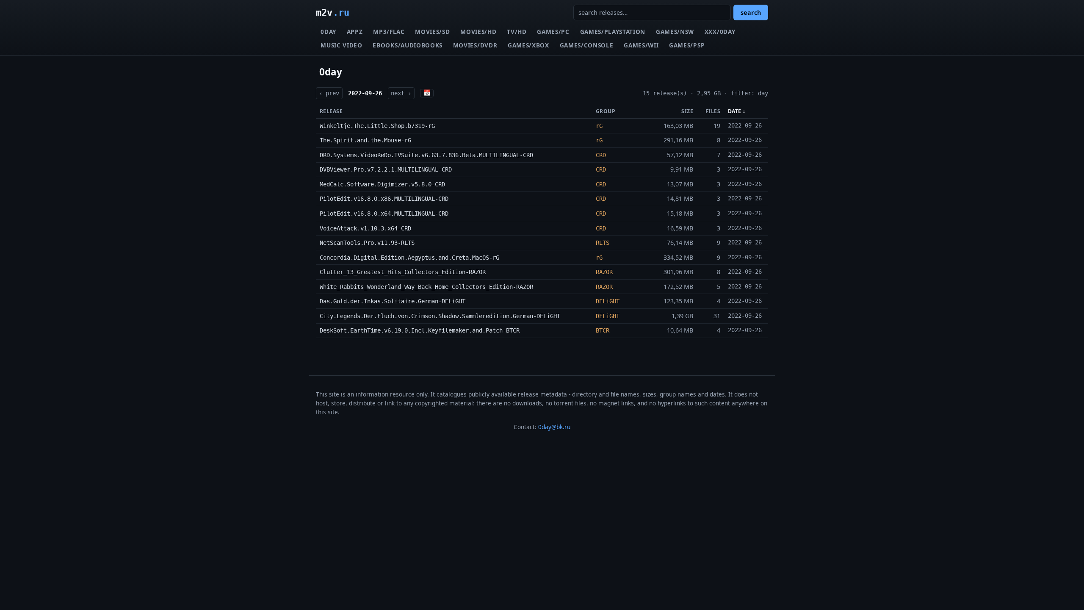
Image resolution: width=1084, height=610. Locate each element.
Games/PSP (687, 45)
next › (401, 93)
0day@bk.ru (554, 427)
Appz (355, 32)
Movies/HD (478, 32)
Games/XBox (528, 45)
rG (599, 125)
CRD (601, 155)
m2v (332, 12)
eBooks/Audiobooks (407, 45)
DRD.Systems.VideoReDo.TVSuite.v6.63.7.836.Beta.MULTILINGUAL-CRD (426, 155)
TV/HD (516, 32)
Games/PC (553, 32)
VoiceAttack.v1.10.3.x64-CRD (365, 228)
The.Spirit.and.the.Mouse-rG (365, 140)
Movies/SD (432, 32)
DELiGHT (607, 301)
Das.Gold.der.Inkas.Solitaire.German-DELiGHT (392, 301)
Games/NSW (675, 32)
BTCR (602, 330)
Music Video (341, 45)
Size (687, 111)
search (751, 12)
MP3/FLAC (388, 32)
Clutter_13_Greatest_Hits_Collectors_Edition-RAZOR (403, 272)
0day (328, 32)
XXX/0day (720, 32)
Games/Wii (641, 45)
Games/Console (587, 45)
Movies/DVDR (475, 45)
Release (331, 111)
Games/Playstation (613, 32)
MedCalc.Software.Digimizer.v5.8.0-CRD (382, 184)
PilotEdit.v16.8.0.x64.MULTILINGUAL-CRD (384, 213)
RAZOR (604, 272)
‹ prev (329, 93)
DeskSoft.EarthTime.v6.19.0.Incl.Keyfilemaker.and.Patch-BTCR (420, 330)
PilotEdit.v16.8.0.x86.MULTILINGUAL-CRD (384, 198)
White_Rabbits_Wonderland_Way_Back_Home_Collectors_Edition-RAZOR (426, 286)
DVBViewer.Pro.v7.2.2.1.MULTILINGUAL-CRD (386, 169)
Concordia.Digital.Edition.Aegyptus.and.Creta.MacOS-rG (409, 257)
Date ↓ (737, 111)
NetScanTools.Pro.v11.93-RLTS (367, 242)
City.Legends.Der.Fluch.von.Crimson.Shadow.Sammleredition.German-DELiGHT (440, 316)
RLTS (602, 242)
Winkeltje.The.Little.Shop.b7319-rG (377, 125)
